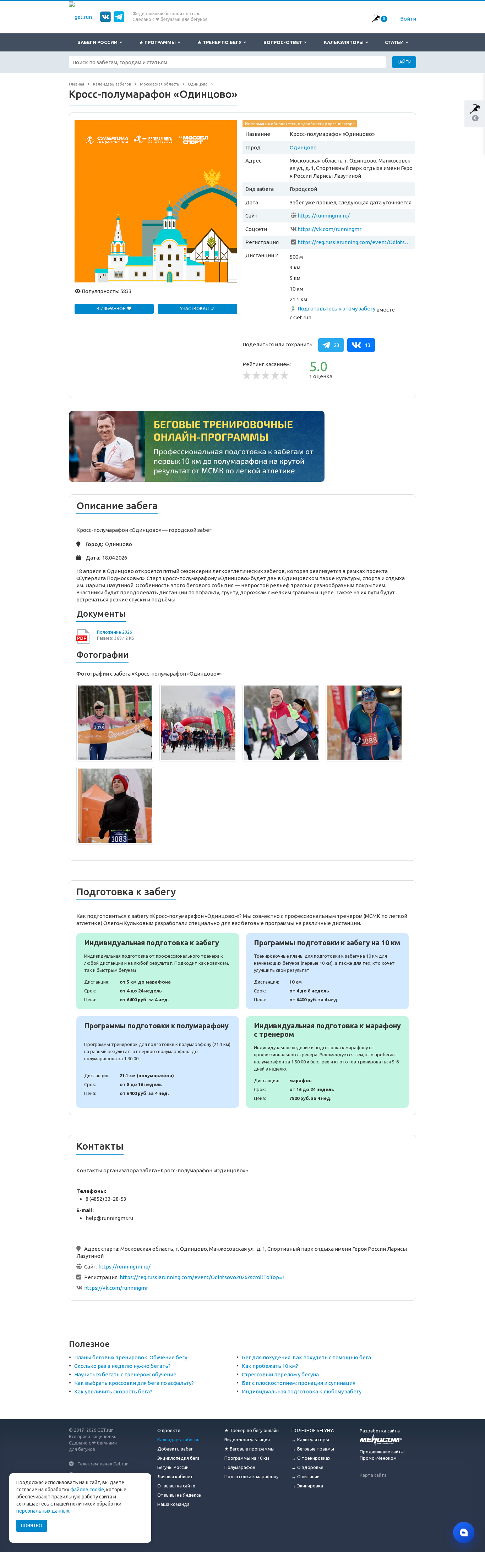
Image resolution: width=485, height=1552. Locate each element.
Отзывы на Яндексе (179, 1494)
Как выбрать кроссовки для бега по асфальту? (134, 1383)
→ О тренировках (311, 1457)
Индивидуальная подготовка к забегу (157, 971)
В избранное (111, 308)
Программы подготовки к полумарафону (157, 1062)
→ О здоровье (307, 1467)
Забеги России (99, 42)
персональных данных (42, 1511)
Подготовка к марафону (251, 1476)
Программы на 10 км (246, 1457)
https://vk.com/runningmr (329, 229)
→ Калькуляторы (310, 1439)
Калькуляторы (345, 42)
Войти (408, 19)
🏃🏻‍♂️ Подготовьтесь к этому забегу (332, 309)
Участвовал (195, 308)
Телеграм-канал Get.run (103, 1463)
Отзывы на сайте (176, 1485)
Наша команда (173, 1504)
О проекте (168, 1430)
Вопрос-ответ (283, 42)
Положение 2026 (114, 632)
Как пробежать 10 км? (270, 1366)
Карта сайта (373, 1475)
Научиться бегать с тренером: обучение (125, 1374)
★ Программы (158, 42)
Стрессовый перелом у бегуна (280, 1374)
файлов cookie (87, 1489)
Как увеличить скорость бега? (113, 1391)
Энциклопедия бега (178, 1457)
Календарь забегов (178, 1439)
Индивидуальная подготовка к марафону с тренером (327, 1062)
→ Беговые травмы (312, 1448)
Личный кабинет (175, 1476)
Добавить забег (175, 1448)
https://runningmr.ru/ (324, 216)
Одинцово (303, 147)
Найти (404, 62)
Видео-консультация (247, 1439)
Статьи (395, 42)
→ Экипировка (307, 1485)
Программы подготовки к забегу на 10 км (327, 971)
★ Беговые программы (249, 1448)
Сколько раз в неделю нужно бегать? (122, 1366)
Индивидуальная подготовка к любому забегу (301, 1391)
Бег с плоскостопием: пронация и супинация (298, 1383)
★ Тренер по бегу (220, 42)
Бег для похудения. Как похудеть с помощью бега (306, 1357)
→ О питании (305, 1476)
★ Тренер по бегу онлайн (251, 1430)
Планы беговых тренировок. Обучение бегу (130, 1357)
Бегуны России (173, 1467)
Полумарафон (239, 1467)
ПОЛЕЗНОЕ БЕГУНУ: (312, 1430)
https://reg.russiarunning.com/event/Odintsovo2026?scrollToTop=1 (355, 242)
